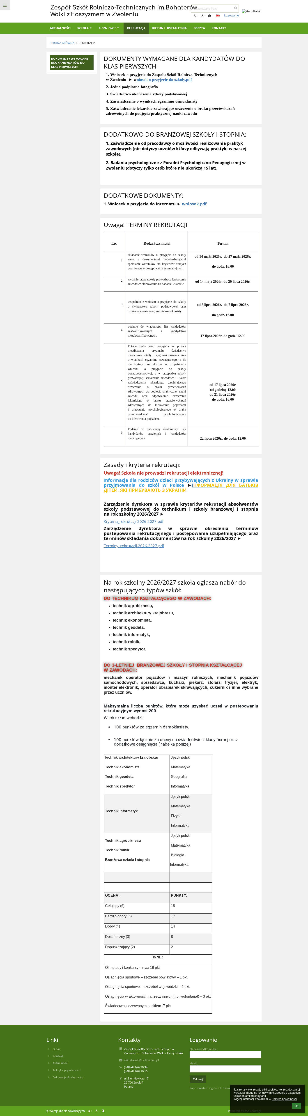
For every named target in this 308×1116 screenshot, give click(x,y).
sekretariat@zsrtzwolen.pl (141, 1060)
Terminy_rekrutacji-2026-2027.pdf (134, 545)
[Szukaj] (235, 8)
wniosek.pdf (194, 204)
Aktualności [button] (60, 28)
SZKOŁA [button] (83, 28)
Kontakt (58, 1056)
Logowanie (231, 15)
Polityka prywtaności (66, 1070)
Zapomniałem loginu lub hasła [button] (210, 1088)
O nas (56, 1049)
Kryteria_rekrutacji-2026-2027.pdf (133, 521)
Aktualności (60, 1063)
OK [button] (297, 1106)
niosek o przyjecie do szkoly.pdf (164, 79)
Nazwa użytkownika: (203, 1049)
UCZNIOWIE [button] (107, 28)
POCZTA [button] (199, 28)
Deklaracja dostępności (68, 1077)
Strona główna (62, 43)
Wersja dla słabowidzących (67, 1111)
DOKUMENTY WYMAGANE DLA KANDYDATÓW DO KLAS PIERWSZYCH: (69, 63)
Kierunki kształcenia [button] (169, 28)
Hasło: (194, 1063)
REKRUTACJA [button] (136, 28)
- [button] (204, 16)
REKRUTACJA (87, 43)
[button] (209, 16)
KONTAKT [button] (219, 28)
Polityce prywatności (284, 1099)
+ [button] (197, 16)
